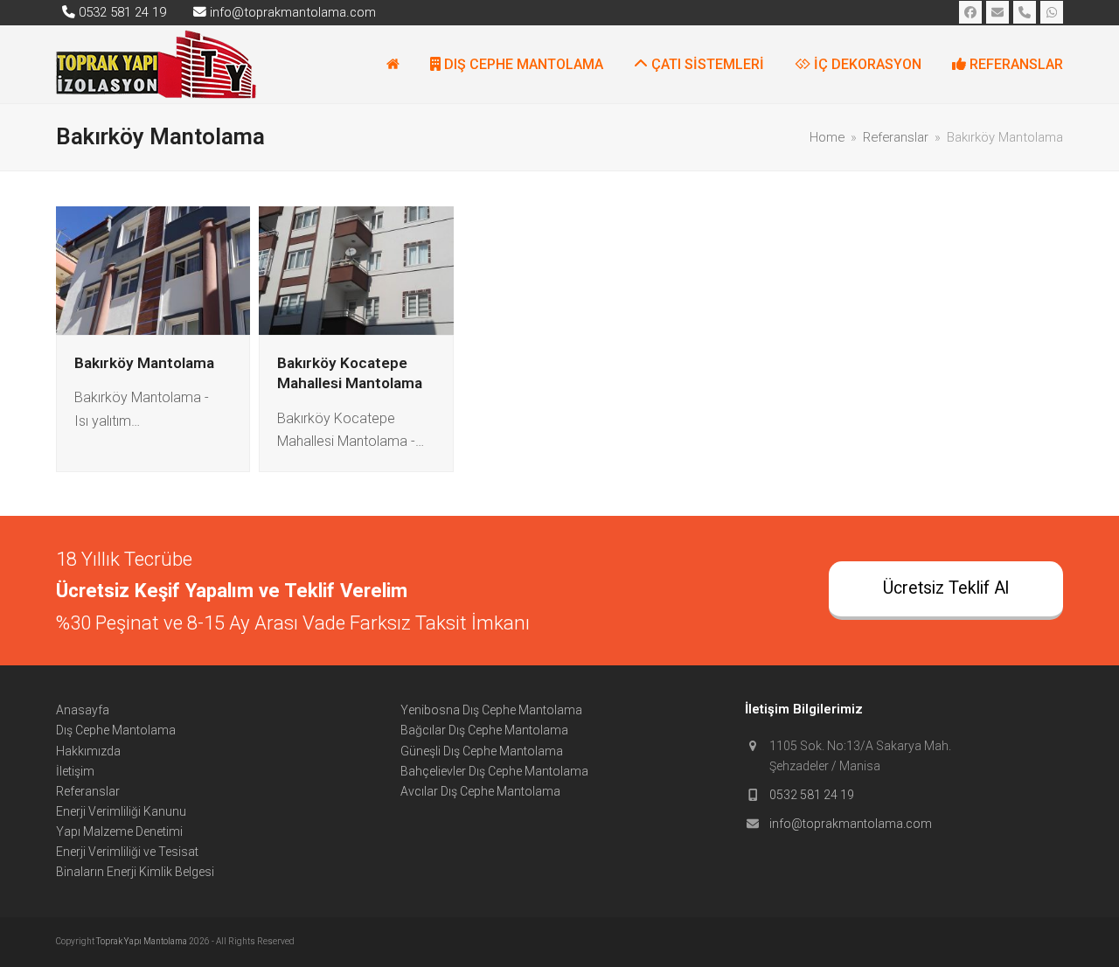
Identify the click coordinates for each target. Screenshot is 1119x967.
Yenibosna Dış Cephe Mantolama (491, 710)
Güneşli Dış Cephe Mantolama (481, 751)
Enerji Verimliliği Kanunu (121, 811)
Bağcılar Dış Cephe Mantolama (484, 730)
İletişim (75, 771)
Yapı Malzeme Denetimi (119, 831)
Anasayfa (82, 710)
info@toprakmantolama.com (850, 824)
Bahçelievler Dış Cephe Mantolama (494, 771)
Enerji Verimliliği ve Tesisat (127, 852)
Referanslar (88, 791)
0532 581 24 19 (811, 795)
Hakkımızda (88, 751)
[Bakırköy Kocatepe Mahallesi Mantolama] (356, 269)
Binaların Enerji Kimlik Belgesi (135, 872)
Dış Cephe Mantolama (116, 730)
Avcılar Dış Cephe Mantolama (480, 791)
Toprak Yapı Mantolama (142, 941)
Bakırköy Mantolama (144, 363)
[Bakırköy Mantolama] (153, 269)
